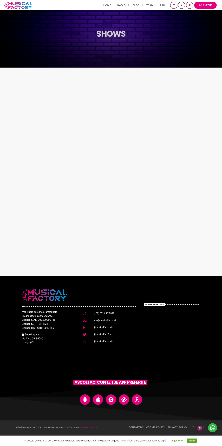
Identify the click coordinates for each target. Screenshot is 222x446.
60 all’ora (28, 160)
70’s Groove (30, 117)
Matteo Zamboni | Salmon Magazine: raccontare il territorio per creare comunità (177, 319)
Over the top (95, 117)
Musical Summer (164, 160)
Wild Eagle (159, 203)
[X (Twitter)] (193, 427)
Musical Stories (162, 117)
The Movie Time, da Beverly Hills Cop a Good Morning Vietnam (177, 350)
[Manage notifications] (199, 428)
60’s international (99, 160)
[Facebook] (204, 427)
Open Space (30, 203)
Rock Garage (31, 245)
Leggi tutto (177, 440)
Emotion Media (89, 427)
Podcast (26, 111)
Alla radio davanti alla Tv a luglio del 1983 (177, 334)
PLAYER (205, 5)
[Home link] (18, 5)
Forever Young (97, 203)
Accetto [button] (192, 441)
